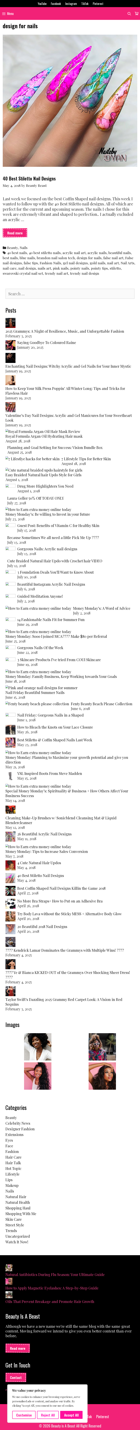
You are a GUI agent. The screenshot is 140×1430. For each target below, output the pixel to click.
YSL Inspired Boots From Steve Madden (49, 773)
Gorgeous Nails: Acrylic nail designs (47, 548)
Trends (11, 1230)
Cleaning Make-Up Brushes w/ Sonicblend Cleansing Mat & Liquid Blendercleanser (60, 820)
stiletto (115, 268)
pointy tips (99, 268)
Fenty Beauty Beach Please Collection (101, 703)
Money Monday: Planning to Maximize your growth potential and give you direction (66, 759)
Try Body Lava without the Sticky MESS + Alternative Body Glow (69, 913)
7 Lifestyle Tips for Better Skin (86, 458)
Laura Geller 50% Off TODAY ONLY (35, 498)
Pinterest (98, 3)
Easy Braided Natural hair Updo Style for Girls (43, 474)
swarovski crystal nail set (23, 273)
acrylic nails (97, 252)
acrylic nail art (74, 252)
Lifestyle (12, 1174)
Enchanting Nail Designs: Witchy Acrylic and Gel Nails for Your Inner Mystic (68, 366)
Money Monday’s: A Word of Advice (101, 608)
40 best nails (17, 252)
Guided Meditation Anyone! (40, 596)
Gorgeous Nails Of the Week (40, 647)
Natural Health (17, 1202)
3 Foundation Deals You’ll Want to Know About (55, 572)
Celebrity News (17, 1123)
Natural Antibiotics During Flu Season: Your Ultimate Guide (55, 1274)
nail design (27, 268)
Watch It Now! (16, 1241)
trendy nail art (56, 273)
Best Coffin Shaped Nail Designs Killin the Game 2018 (61, 888)
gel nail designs (75, 263)
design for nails (89, 258)
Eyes (9, 1140)
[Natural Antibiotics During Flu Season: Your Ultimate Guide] (8, 1268)
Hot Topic (13, 1168)
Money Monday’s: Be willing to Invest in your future (47, 514)
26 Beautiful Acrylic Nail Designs (44, 833)
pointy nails (79, 268)
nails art (44, 268)
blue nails (27, 258)
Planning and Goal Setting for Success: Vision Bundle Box (54, 447)
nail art (113, 263)
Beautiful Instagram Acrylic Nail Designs (51, 584)
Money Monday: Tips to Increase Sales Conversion (46, 851)
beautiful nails (119, 252)
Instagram (71, 3)
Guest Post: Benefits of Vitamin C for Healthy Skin (58, 525)
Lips (9, 1179)
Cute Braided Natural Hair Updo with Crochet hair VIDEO (54, 560)
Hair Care (13, 1157)
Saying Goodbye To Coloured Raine (46, 342)
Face (9, 1145)
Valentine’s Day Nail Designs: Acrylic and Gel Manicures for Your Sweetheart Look (68, 418)
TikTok (84, 3)
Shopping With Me (20, 1213)
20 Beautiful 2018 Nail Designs (42, 926)
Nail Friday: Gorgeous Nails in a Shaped (50, 715)
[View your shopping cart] (136, 13)
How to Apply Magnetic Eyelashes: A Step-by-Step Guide (51, 1287)
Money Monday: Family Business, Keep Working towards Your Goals (61, 676)
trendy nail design (84, 273)
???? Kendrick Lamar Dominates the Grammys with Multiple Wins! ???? (64, 950)
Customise (24, 1414)
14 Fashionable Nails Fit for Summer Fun (51, 619)
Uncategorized (17, 1236)
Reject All (48, 1414)
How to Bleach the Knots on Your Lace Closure (55, 727)
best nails (10, 258)
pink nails (61, 268)
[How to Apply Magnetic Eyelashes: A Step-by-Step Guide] (8, 1282)
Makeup (12, 1185)
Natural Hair (15, 1196)
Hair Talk (13, 1162)
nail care (10, 268)
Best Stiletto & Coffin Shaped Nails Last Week (54, 739)
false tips (31, 263)
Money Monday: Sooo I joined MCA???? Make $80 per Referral (56, 636)
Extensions (14, 1134)
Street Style (14, 1224)
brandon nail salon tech (56, 258)
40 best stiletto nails (45, 252)
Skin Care (13, 1219)
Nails (24, 247)
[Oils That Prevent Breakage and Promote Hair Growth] (8, 1295)
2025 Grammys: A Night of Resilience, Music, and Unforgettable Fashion (64, 331)
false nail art (113, 258)
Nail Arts (127, 263)
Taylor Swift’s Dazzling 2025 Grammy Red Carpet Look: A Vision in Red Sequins (63, 1002)
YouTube (42, 3)
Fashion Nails (50, 263)
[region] (47, 1403)
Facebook (56, 3)
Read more (17, 234)
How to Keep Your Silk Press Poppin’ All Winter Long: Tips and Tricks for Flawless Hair (65, 391)
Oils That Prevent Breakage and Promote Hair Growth (49, 1301)
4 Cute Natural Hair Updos (39, 862)
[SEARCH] (129, 13)
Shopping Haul (17, 1207)
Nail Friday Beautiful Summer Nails (35, 692)
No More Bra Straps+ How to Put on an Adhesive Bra (60, 900)
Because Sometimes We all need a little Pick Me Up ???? (53, 537)
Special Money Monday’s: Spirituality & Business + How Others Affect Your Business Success (66, 793)
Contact (16, 1377)
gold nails (97, 263)
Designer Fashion (20, 1128)
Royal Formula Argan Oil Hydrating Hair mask (44, 436)
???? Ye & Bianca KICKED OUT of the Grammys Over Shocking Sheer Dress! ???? (67, 975)
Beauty (12, 247)
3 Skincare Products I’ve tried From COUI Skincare (59, 659)
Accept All (71, 1414)
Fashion (12, 1151)
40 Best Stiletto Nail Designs (29, 178)
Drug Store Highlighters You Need (45, 486)
